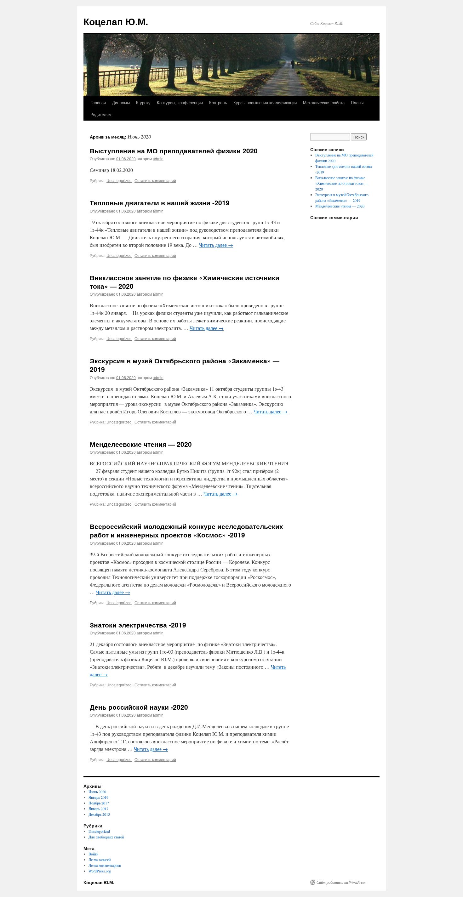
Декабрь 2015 (99, 814)
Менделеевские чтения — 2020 (141, 444)
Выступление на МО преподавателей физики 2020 (174, 150)
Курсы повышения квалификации (265, 102)
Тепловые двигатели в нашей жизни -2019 (160, 202)
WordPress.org (100, 870)
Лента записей (100, 859)
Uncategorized (119, 180)
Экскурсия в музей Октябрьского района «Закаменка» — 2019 (184, 365)
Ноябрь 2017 (99, 802)
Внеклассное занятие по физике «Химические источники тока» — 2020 (184, 282)
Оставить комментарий (155, 180)
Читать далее (216, 244)
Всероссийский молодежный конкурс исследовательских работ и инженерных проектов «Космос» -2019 (186, 530)
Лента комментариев (105, 865)
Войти (93, 853)
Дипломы (121, 102)
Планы (357, 102)
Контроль (218, 102)
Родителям (100, 114)
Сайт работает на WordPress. (342, 882)
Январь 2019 (98, 797)
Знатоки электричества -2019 (138, 624)
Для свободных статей (106, 836)
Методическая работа (324, 102)
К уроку (143, 102)
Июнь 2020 (97, 791)
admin (158, 158)
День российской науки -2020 (139, 707)
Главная (98, 102)
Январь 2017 (98, 808)
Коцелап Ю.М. (115, 21)
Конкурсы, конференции (180, 102)
